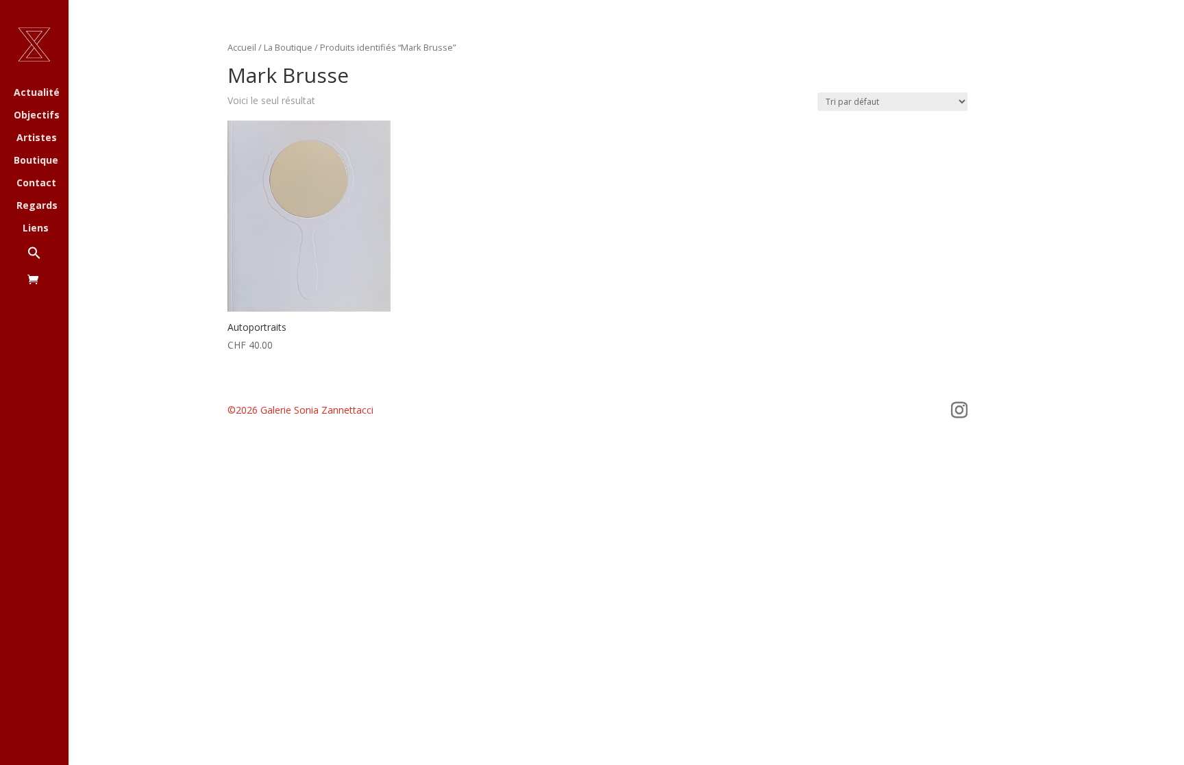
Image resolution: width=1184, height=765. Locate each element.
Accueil (241, 47)
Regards (37, 206)
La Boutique (288, 47)
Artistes (36, 138)
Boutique (36, 160)
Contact (36, 183)
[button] (48, 260)
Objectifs (37, 115)
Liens (36, 228)
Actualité (37, 93)
